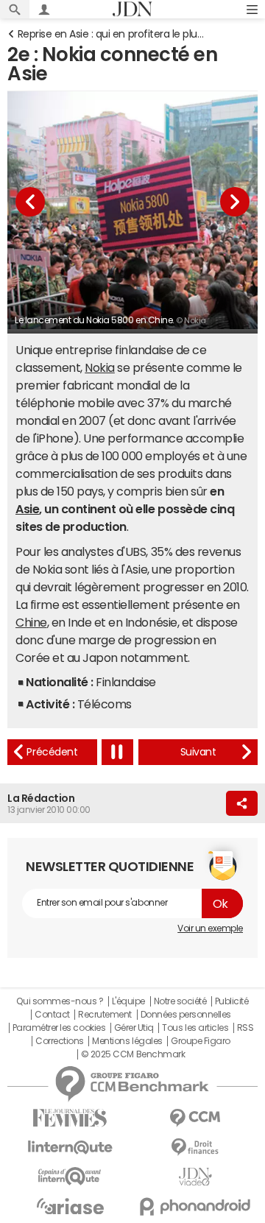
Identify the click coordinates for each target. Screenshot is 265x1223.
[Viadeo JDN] (195, 1177)
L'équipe (128, 1001)
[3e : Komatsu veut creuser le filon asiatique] (52, 752)
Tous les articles (195, 1027)
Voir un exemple (210, 928)
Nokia (100, 367)
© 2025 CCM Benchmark (133, 1054)
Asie (27, 509)
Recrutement (105, 1014)
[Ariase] (69, 1206)
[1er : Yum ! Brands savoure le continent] (198, 752)
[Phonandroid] (195, 1206)
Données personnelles (186, 1014)
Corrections (59, 1041)
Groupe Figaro (200, 1041)
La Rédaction (40, 798)
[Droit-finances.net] (195, 1147)
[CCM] (195, 1118)
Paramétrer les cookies (59, 1027)
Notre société (180, 1001)
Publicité (232, 1001)
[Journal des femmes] (69, 1118)
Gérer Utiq (134, 1027)
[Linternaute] (69, 1148)
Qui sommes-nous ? (59, 1001)
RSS (245, 1027)
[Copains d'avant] (69, 1176)
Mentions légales (127, 1041)
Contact (52, 1014)
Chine (31, 622)
